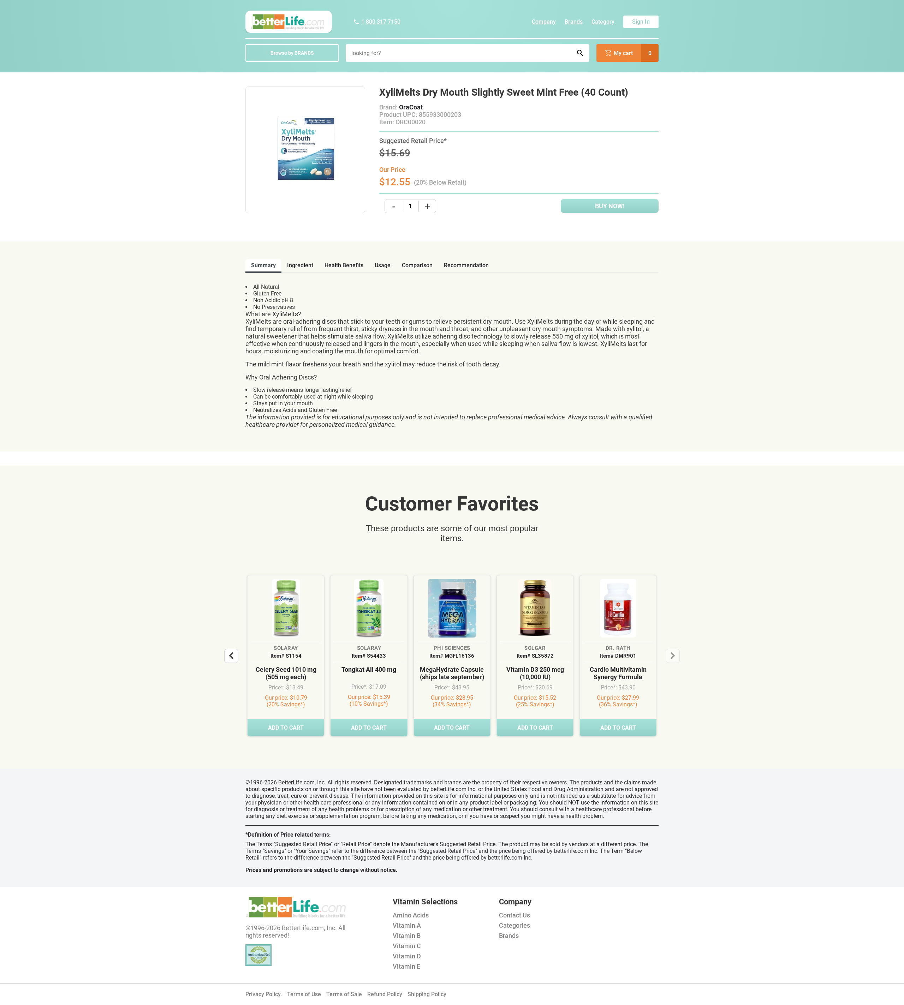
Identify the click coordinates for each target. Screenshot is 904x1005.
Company (544, 21)
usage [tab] (383, 265)
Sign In (641, 21)
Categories (514, 925)
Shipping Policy (427, 994)
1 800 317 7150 (380, 21)
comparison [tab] (417, 265)
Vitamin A (407, 925)
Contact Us (514, 915)
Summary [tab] (263, 265)
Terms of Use (304, 994)
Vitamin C (407, 946)
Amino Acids (411, 915)
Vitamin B (407, 935)
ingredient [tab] (300, 265)
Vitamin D (407, 956)
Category (602, 21)
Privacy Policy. (263, 994)
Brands (574, 21)
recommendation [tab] (466, 265)
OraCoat (411, 107)
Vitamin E (406, 966)
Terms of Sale (344, 994)
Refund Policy (384, 994)
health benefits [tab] (344, 265)
